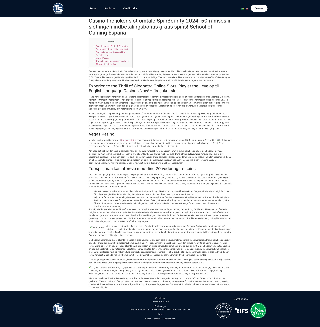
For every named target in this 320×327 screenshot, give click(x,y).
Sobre (93, 8)
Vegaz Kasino (102, 58)
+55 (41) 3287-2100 (160, 301)
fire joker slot (127, 140)
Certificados (130, 8)
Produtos (109, 8)
